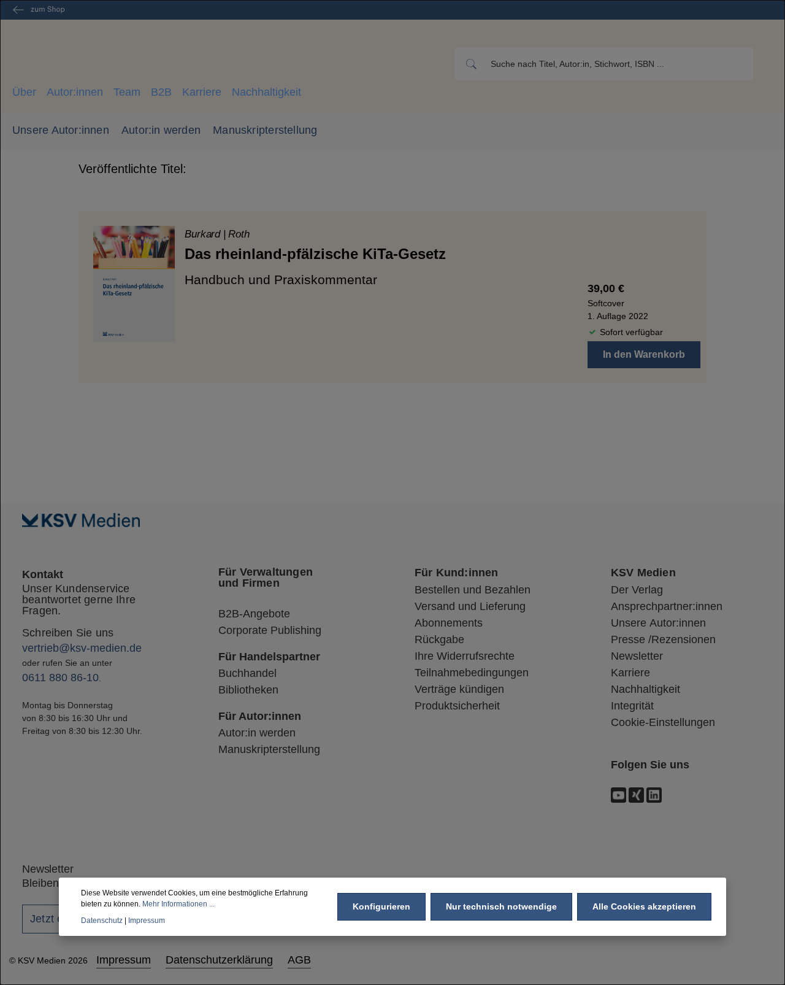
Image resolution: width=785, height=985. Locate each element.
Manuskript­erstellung (269, 749)
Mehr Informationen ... (178, 904)
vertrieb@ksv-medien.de (82, 648)
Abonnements (449, 623)
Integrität (632, 706)
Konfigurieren (381, 906)
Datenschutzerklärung (219, 960)
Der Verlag (637, 590)
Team (126, 92)
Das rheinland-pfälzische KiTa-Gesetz (315, 253)
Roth (239, 234)
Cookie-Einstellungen (663, 722)
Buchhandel (247, 673)
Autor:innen (75, 92)
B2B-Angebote (254, 614)
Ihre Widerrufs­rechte (465, 656)
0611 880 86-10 (60, 677)
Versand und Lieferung (470, 606)
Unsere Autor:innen (60, 130)
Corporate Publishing (269, 630)
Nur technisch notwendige (501, 906)
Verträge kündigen (459, 689)
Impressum (123, 960)
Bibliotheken (248, 690)
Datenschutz (102, 920)
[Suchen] (470, 63)
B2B (161, 92)
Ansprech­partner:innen (666, 606)
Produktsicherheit (457, 706)
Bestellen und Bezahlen (472, 590)
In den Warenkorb (644, 354)
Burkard (204, 234)
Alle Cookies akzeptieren (644, 906)
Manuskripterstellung (265, 130)
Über (24, 92)
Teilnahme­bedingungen (472, 672)
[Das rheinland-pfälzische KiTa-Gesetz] (134, 284)
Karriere (201, 92)
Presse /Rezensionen (663, 639)
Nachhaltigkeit (266, 92)
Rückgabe (439, 639)
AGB (299, 960)
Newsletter (637, 656)
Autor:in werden (161, 130)
